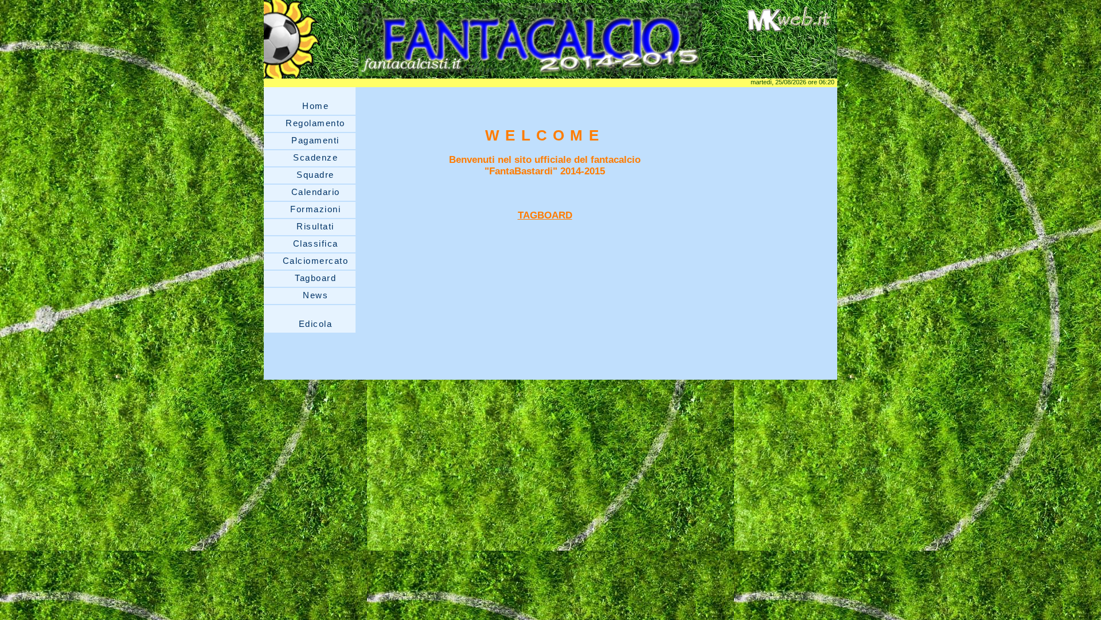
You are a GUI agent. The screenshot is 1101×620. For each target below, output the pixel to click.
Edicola (316, 324)
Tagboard (315, 278)
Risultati (315, 226)
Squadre (315, 175)
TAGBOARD (545, 215)
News (315, 295)
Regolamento (315, 123)
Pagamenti (315, 140)
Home (315, 106)
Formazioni (315, 209)
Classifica (315, 243)
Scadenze (315, 157)
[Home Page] (530, 75)
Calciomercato (316, 261)
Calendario (315, 192)
